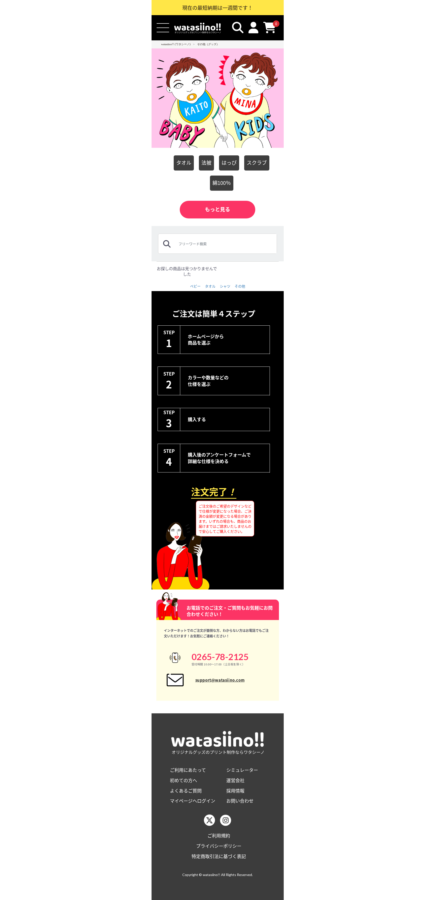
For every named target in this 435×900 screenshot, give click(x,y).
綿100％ (221, 182)
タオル (183, 162)
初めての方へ (183, 780)
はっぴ (229, 162)
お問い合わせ (239, 801)
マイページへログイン (192, 801)
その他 (240, 286)
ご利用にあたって (188, 770)
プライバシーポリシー (218, 846)
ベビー (195, 286)
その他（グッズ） (208, 44)
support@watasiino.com (220, 680)
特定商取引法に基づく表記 (219, 856)
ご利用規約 (218, 835)
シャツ (225, 286)
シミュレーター (242, 770)
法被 (206, 162)
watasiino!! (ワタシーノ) (176, 44)
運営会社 (235, 780)
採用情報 (235, 791)
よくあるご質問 (186, 791)
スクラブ (257, 162)
